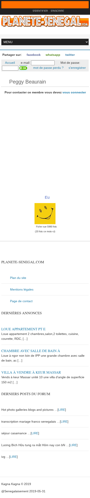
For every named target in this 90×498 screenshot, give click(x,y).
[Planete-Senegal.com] (45, 21)
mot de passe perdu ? (48, 67)
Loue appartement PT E (23, 328)
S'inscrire (57, 10)
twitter (69, 54)
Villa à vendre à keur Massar (31, 372)
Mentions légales (21, 289)
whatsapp (52, 54)
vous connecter (74, 92)
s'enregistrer (77, 67)
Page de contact (21, 301)
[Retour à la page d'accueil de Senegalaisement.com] (28, 10)
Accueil (9, 62)
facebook (33, 54)
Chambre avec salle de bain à (30, 350)
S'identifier (40, 10)
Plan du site (18, 278)
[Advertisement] (45, 143)
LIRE (61, 409)
